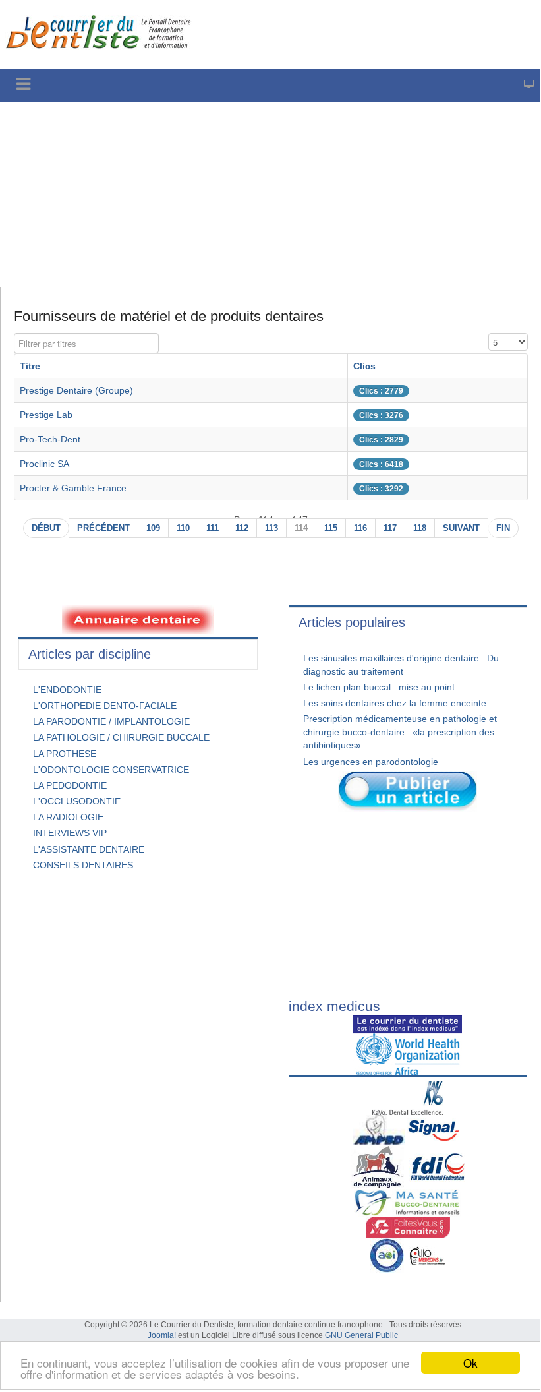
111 (212, 528)
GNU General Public (361, 1335)
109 (153, 528)
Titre (30, 366)
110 (183, 528)
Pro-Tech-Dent (50, 439)
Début (46, 528)
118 (419, 528)
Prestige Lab (46, 414)
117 (390, 528)
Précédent (103, 528)
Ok (470, 1362)
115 (330, 528)
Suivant (461, 528)
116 (360, 528)
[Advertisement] (270, 194)
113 (271, 528)
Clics (364, 366)
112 (241, 528)
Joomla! (162, 1335)
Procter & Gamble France (73, 488)
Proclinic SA (44, 463)
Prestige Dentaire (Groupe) (76, 390)
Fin (503, 528)
